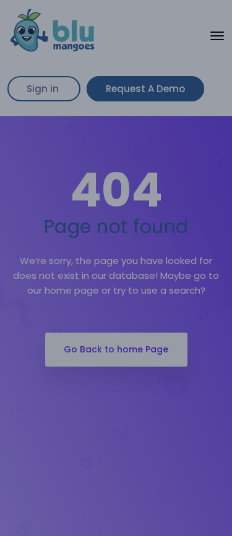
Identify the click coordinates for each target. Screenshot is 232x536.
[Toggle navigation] (217, 35)
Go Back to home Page (116, 349)
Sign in (44, 88)
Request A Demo (145, 88)
